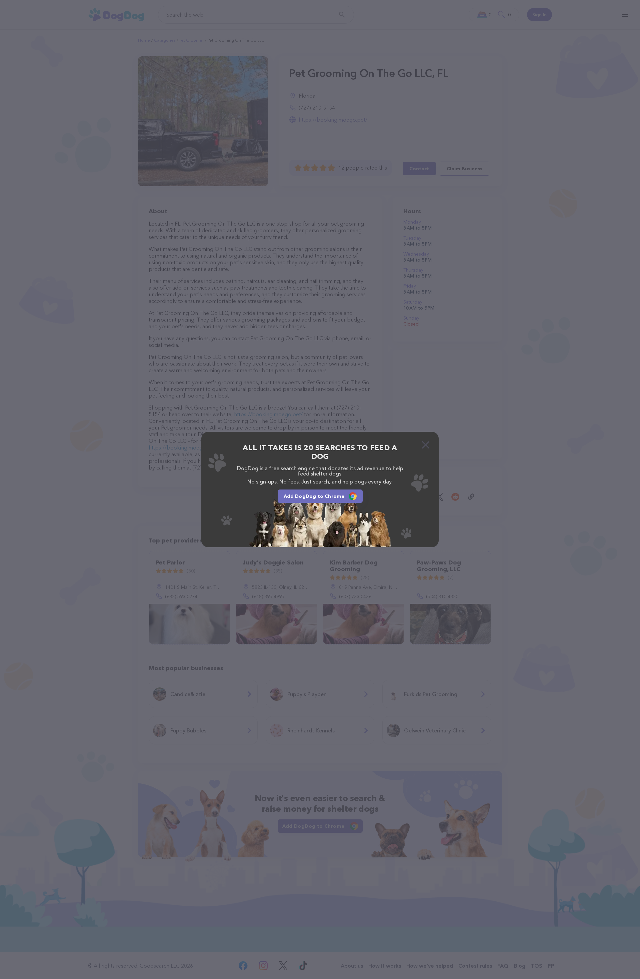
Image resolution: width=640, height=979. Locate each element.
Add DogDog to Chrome (314, 496)
